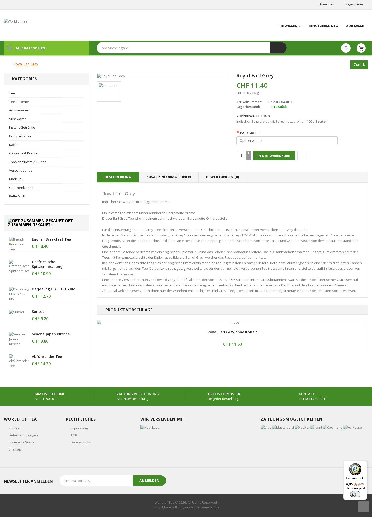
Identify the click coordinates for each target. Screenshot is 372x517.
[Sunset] (16, 311)
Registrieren (354, 4)
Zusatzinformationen (168, 176)
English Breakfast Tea (51, 239)
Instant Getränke (22, 127)
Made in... (16, 179)
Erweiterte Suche (22, 442)
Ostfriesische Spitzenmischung (47, 264)
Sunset (38, 311)
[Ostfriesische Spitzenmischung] (19, 266)
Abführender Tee (47, 356)
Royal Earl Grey (25, 64)
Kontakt (14, 428)
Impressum (79, 428)
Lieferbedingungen (23, 435)
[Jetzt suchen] (278, 47)
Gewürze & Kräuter (24, 153)
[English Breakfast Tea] (19, 244)
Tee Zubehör (19, 101)
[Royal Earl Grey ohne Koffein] (232, 322)
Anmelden (326, 4)
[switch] (355, 494)
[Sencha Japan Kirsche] (19, 338)
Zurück (359, 64)
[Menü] (364, 463)
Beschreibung (118, 176)
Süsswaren (18, 119)
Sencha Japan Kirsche (51, 334)
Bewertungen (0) (222, 176)
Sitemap (15, 449)
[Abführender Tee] (19, 360)
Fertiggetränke (20, 136)
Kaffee (14, 144)
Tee (12, 93)
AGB (74, 435)
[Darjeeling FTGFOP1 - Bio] (19, 293)
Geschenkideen (21, 187)
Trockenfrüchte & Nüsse (27, 162)
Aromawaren (19, 110)
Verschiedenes (20, 170)
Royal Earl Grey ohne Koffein (233, 332)
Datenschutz (80, 442)
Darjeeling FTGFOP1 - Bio (53, 289)
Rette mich (17, 196)
